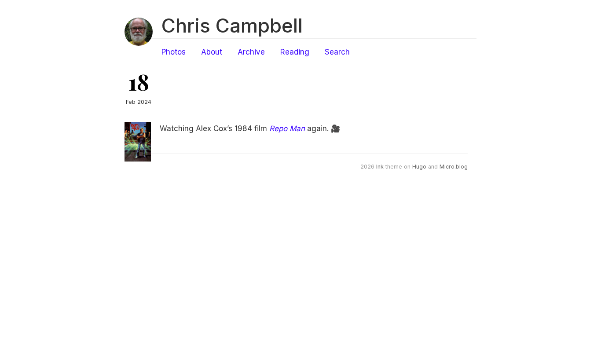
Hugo (419, 166)
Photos (173, 52)
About (211, 52)
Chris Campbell (232, 25)
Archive (251, 52)
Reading (294, 52)
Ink (380, 166)
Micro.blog (454, 166)
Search (337, 52)
